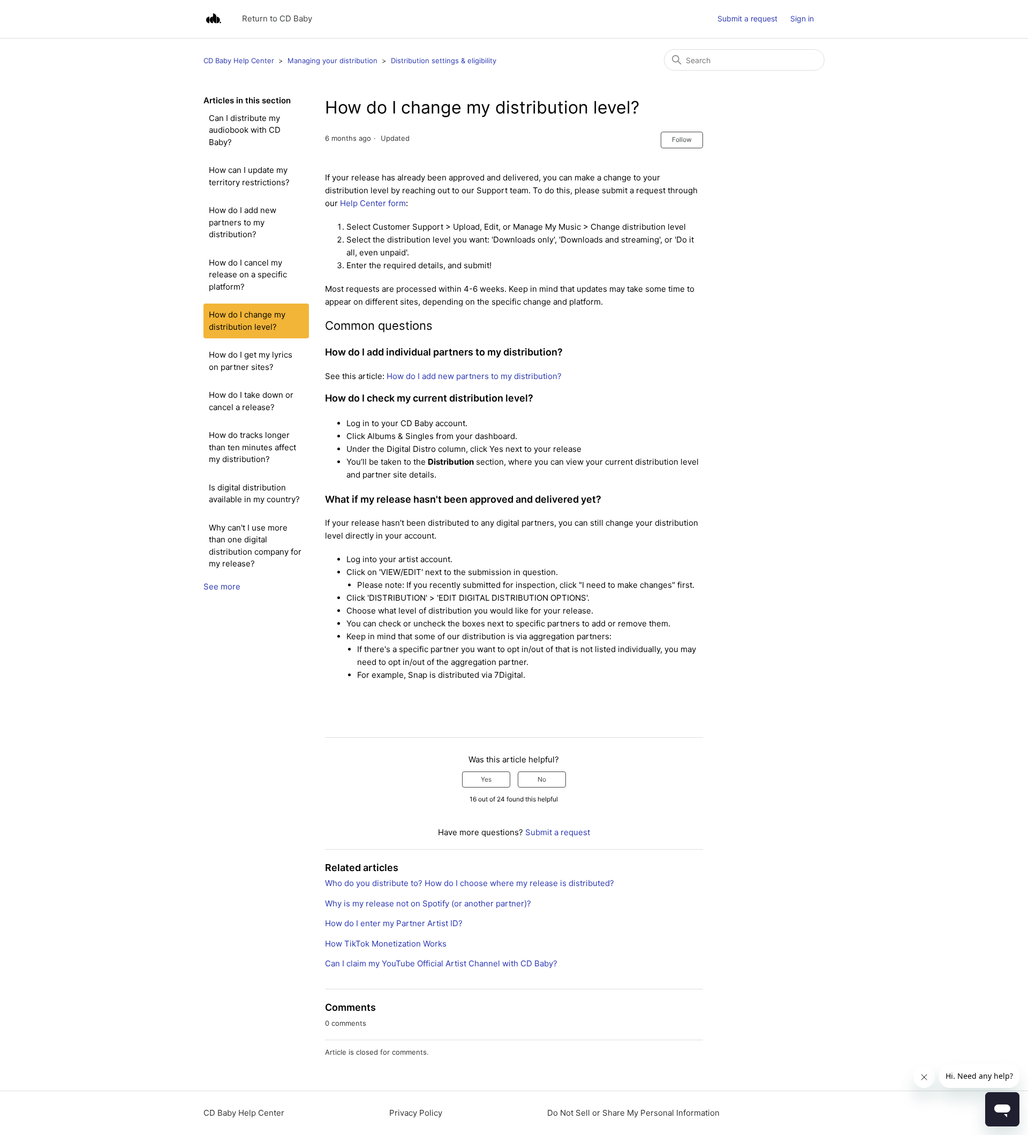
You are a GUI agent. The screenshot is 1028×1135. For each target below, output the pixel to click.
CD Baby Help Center (238, 60)
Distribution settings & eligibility (443, 60)
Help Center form (373, 203)
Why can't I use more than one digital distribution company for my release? (255, 546)
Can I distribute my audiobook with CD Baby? (245, 130)
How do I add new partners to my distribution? (242, 222)
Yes (486, 779)
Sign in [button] (802, 18)
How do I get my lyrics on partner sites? (250, 361)
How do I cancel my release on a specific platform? (248, 275)
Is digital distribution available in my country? (254, 493)
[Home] (213, 19)
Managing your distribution (332, 60)
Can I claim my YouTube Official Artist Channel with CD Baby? (441, 963)
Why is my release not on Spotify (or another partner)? (428, 903)
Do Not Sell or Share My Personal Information (633, 1113)
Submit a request (747, 18)
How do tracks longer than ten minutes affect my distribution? (252, 447)
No (542, 779)
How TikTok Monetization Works (386, 944)
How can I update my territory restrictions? (249, 176)
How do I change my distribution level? (247, 320)
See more (221, 586)
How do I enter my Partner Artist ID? (394, 923)
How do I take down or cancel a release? (251, 401)
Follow (682, 139)
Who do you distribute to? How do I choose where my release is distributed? (469, 883)
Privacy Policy (415, 1113)
